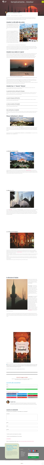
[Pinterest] (31, 451)
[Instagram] (36, 451)
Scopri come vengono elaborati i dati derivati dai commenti (26, 441)
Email (7, 386)
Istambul (11, 12)
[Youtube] (35, 451)
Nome (7, 384)
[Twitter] (33, 451)
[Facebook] (30, 451)
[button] (11, 394)
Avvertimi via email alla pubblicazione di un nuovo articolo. (14, 436)
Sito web (7, 429)
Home (8, 12)
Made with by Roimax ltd (36, 460)
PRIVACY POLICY (22, 460)
